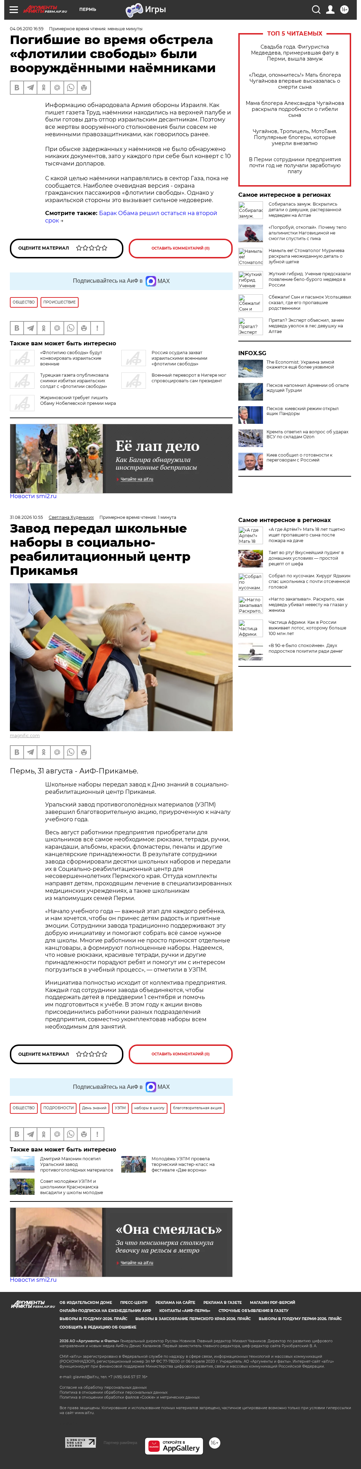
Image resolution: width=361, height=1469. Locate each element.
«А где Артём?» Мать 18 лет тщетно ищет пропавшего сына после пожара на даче (307, 535)
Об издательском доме (86, 1302)
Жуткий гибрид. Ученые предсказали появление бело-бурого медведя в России (310, 279)
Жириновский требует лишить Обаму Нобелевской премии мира (78, 400)
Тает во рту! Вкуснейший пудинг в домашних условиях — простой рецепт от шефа (306, 558)
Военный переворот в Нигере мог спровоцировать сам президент (189, 377)
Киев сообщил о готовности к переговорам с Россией (299, 458)
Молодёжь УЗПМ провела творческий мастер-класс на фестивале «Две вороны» (183, 1164)
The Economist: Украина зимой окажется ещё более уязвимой (300, 365)
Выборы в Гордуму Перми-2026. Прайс (300, 1319)
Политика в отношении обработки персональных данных (113, 1392)
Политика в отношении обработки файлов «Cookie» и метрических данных (130, 1397)
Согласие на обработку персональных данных (103, 1387)
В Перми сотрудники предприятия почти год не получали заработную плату (295, 166)
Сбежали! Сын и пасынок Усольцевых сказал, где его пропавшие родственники (310, 302)
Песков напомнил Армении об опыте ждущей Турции (308, 388)
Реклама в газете (222, 1302)
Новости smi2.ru (33, 496)
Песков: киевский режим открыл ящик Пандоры (303, 411)
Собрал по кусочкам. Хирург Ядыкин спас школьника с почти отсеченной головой (309, 581)
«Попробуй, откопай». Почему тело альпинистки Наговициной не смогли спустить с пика (308, 233)
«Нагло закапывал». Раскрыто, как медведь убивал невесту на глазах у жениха (308, 604)
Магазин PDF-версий (272, 1302)
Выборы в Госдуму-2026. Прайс (93, 1319)
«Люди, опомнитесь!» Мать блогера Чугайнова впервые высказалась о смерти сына (295, 81)
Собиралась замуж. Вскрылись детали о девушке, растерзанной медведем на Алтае (305, 209)
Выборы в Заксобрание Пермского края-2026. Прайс (193, 1319)
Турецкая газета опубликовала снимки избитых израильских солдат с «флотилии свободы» (74, 380)
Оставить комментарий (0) (181, 248)
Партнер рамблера (120, 1442)
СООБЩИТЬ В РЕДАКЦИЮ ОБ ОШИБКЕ (98, 1327)
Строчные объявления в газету (253, 1310)
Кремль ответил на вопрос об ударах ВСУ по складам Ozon (307, 434)
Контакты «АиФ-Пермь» (184, 1310)
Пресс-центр (133, 1302)
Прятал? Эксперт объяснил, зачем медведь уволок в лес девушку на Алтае (306, 326)
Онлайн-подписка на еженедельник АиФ (105, 1310)
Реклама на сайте (175, 1302)
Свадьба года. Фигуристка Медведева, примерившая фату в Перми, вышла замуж (295, 53)
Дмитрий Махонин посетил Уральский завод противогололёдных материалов (76, 1164)
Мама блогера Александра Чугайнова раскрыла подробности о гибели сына (295, 109)
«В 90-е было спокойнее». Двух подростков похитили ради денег (306, 648)
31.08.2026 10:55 (26, 517)
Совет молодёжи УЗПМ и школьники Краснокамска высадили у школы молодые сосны (56, 1190)
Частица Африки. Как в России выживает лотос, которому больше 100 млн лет (307, 628)
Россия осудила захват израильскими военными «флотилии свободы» (179, 358)
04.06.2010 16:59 (26, 28)
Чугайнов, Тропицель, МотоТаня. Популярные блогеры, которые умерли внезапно (295, 137)
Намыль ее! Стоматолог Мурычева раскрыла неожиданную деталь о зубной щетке (306, 256)
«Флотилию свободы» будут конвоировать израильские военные (71, 358)
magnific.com (25, 735)
